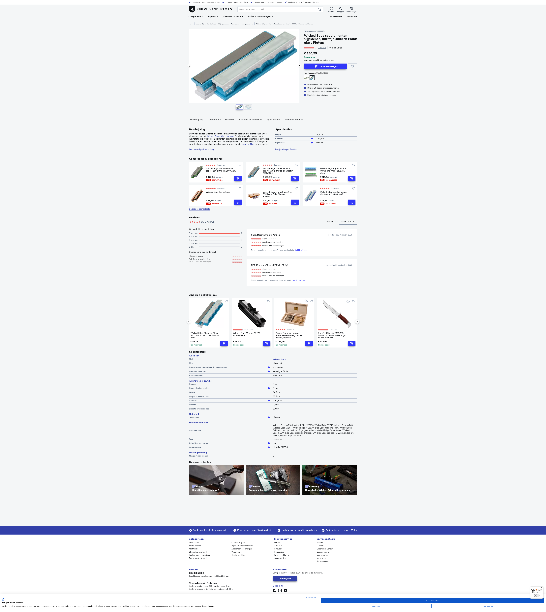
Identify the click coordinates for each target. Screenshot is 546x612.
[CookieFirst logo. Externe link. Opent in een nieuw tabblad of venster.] (3, 599)
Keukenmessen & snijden (199, 555)
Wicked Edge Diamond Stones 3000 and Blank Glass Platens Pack (205, 335)
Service (277, 542)
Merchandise (322, 555)
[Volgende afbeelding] (299, 66)
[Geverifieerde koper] (278, 235)
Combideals (214, 119)
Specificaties (273, 119)
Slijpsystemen (223, 24)
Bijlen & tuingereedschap (242, 545)
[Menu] (541, 588)
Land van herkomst (198, 371)
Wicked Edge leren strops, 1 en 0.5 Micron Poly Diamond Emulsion (277, 194)
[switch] (536, 595)
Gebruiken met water (198, 443)
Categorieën (195, 16)
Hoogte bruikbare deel (199, 388)
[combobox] (348, 222)
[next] (352, 321)
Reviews (229, 119)
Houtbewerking (238, 555)
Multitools (193, 549)
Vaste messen (195, 545)
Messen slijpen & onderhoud (206, 24)
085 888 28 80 (196, 573)
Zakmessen (194, 542)
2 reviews (322, 48)
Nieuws (320, 542)
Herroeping (279, 552)
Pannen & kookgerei (197, 558)
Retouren (278, 549)
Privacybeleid (311, 597)
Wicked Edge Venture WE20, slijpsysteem (246, 334)
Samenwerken (323, 561)
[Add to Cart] (238, 178)
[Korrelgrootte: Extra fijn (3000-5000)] (306, 78)
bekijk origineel (301, 250)
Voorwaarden (280, 558)
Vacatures (321, 558)
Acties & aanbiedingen (259, 16)
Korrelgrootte (195, 447)
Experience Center (325, 549)
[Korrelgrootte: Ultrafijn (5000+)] (312, 78)
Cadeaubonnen (323, 552)
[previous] (193, 321)
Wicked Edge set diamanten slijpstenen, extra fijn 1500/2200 (221, 169)
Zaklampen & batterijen (241, 549)
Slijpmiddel (280, 143)
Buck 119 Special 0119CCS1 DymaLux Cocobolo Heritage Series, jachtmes (332, 335)
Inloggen (340, 11)
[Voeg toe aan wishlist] (352, 66)
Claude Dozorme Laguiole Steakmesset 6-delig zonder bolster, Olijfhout (289, 335)
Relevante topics (294, 119)
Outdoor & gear (238, 542)
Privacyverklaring (281, 555)
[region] (244, 70)
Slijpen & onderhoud (198, 552)
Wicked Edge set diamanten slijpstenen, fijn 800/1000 (333, 193)
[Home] (210, 9)
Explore (212, 16)
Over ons (320, 545)
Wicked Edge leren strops (218, 192)
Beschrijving (196, 119)
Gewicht (279, 138)
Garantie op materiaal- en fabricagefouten (208, 367)
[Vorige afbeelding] (189, 66)
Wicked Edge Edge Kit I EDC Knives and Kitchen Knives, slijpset (333, 170)
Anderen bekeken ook (250, 119)
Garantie (278, 545)
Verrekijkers (236, 552)
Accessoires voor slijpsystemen (242, 24)
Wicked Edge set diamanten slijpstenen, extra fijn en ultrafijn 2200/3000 (278, 170)
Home (191, 24)
